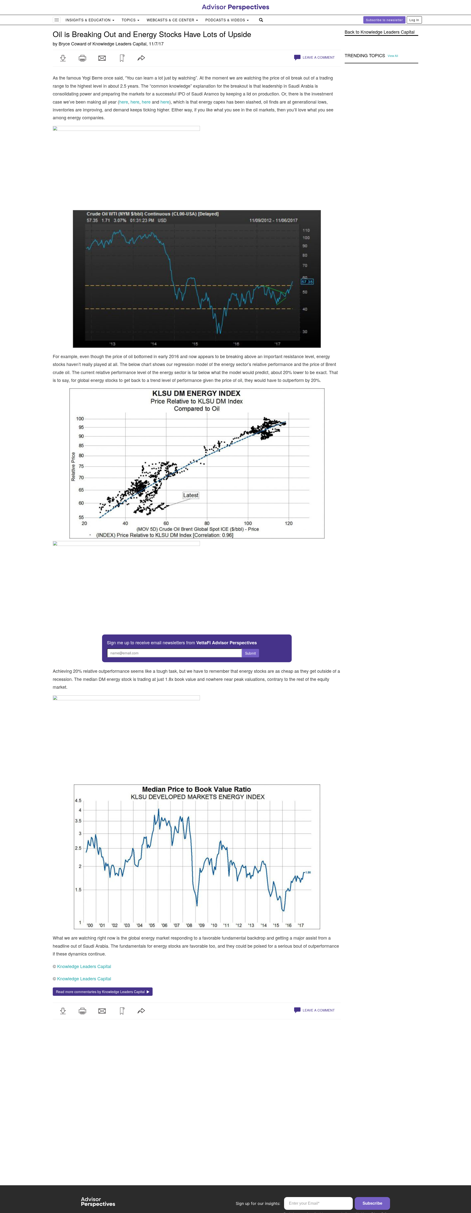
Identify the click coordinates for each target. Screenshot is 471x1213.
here (123, 101)
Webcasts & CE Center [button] (171, 19)
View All (393, 56)
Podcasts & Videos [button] (225, 19)
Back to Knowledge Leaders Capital (380, 32)
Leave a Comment (318, 57)
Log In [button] (414, 20)
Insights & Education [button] (88, 19)
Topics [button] (129, 19)
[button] (63, 58)
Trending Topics (365, 55)
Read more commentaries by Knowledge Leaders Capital (101, 991)
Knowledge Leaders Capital (119, 43)
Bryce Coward (72, 43)
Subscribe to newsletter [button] (384, 20)
